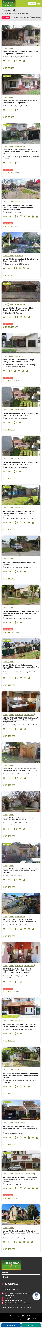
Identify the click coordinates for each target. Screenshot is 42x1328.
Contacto (32, 3)
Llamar (32, 1325)
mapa (38, 18)
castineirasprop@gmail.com (14, 1300)
